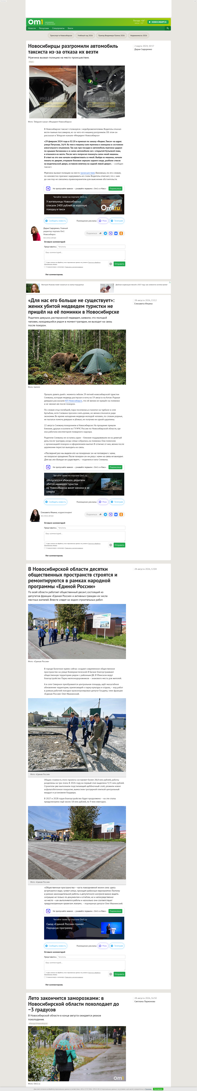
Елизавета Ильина (143, 303)
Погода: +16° (139, 21)
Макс (104, 220)
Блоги (70, 28)
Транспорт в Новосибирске (61, 35)
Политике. (148, 1089)
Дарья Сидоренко (143, 49)
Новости (32, 28)
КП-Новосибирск (73, 400)
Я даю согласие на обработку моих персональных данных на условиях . (72, 263)
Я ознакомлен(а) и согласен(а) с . (64, 267)
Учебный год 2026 (85, 35)
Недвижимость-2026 (138, 35)
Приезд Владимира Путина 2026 (111, 35)
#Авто (31, 62)
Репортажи (44, 28)
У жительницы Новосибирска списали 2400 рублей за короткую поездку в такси (66, 205)
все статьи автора (49, 238)
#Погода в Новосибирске (38, 1023)
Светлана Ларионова (144, 1001)
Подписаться (115, 188)
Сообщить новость (57, 220)
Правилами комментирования (74, 267)
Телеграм (118, 220)
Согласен (158, 1089)
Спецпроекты (58, 28)
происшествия (87, 172)
